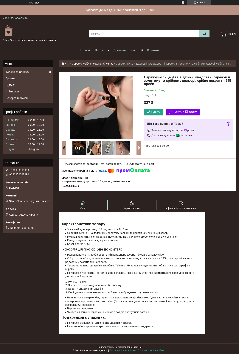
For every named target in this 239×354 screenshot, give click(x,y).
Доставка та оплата (126, 50)
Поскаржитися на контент (122, 350)
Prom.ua (137, 347)
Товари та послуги (18, 72)
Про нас (11, 78)
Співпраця (12, 91)
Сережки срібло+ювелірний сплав (92, 63)
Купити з (178, 112)
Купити (155, 112)
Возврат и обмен (17, 98)
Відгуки (10, 84)
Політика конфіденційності (152, 350)
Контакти (153, 50)
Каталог (100, 50)
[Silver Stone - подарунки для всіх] (44, 30)
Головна (85, 50)
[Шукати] (204, 33)
